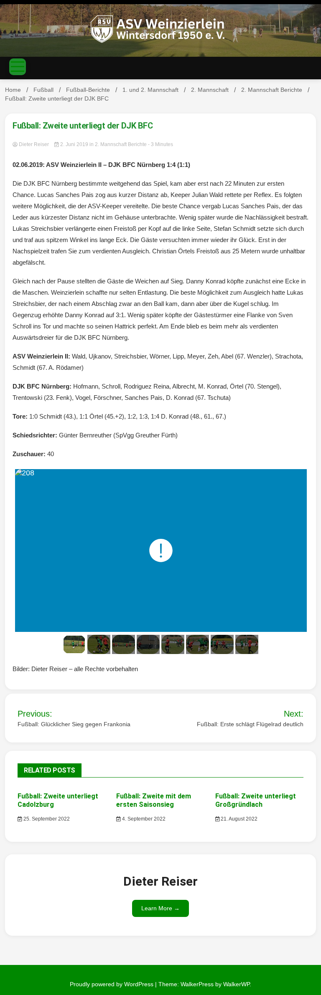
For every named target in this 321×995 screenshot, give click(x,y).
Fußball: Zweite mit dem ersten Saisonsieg (153, 800)
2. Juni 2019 (74, 144)
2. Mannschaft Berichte (121, 144)
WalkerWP (236, 984)
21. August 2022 (238, 819)
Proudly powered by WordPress (112, 984)
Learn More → (160, 908)
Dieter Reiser (34, 144)
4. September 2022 (143, 819)
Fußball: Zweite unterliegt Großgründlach (255, 800)
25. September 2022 (46, 819)
